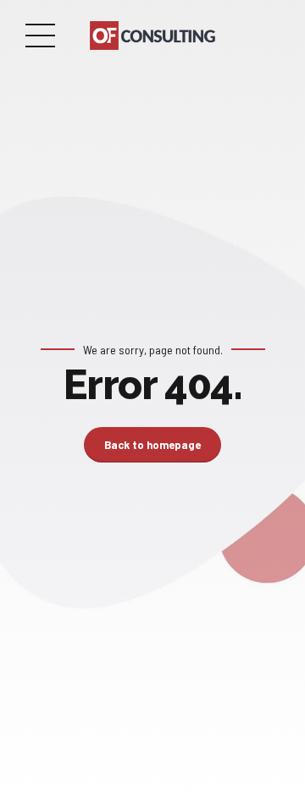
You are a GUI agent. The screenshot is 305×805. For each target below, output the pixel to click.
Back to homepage (152, 445)
